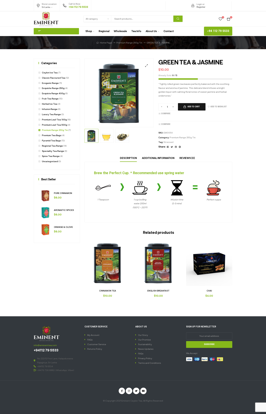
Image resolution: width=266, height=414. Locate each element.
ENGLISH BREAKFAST (158, 290)
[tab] (128, 158)
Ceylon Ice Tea (50, 72)
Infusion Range (49, 109)
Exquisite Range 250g (53, 88)
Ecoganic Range (50, 83)
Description (128, 157)
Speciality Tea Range (53, 151)
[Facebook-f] (122, 391)
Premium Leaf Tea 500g (54, 124)
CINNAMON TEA (107, 290)
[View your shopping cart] (228, 18)
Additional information (158, 157)
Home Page (106, 42)
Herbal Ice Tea (49, 103)
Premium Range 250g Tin (129, 42)
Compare (165, 114)
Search (178, 19)
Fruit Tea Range (50, 98)
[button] (218, 31)
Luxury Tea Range (51, 114)
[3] (220, 18)
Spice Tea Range (51, 156)
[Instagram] (129, 391)
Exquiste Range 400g (53, 93)
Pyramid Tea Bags (51, 140)
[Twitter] (136, 391)
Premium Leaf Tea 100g (54, 119)
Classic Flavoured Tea (53, 77)
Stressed (168, 142)
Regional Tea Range (52, 145)
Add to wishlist (218, 107)
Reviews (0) (187, 157)
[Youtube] (143, 391)
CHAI (209, 290)
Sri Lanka (43, 13)
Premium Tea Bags (51, 135)
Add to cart (193, 107)
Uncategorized (50, 161)
